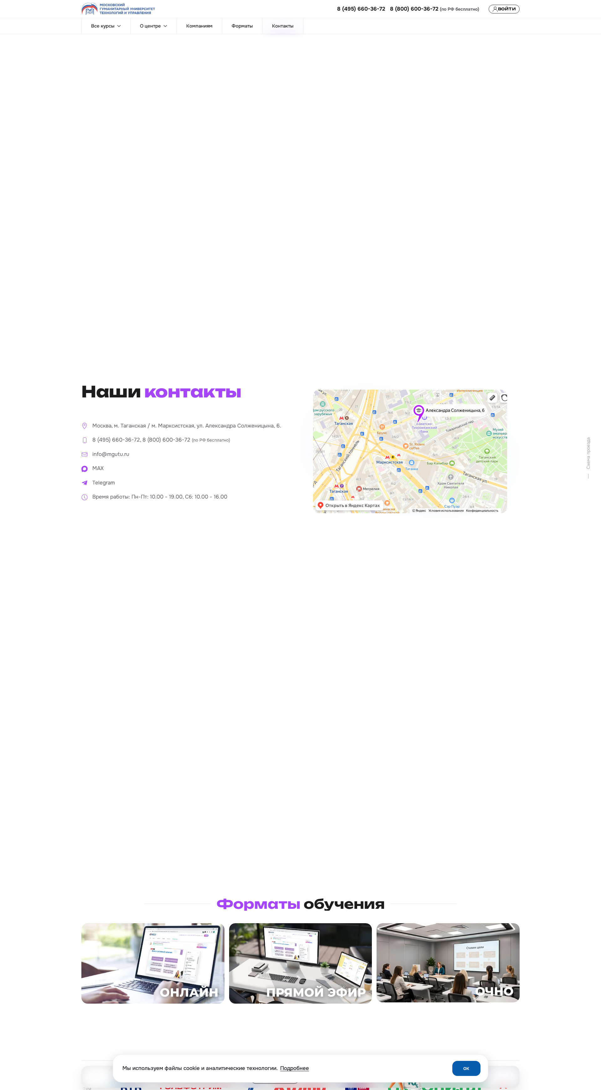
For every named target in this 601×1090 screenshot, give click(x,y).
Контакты (283, 26)
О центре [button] (150, 26)
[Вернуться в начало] (118, 9)
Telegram (103, 482)
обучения (301, 904)
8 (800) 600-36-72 (414, 9)
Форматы (242, 26)
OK (466, 1068)
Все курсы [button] (103, 26)
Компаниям (199, 26)
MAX (98, 468)
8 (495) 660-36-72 (361, 9)
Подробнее (294, 1068)
